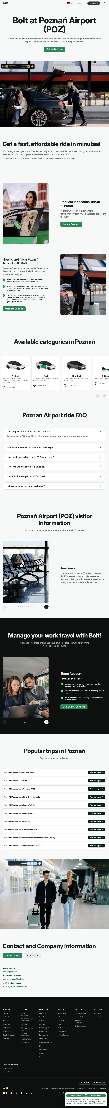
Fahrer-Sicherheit (81, 1017)
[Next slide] (104, 396)
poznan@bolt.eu (10, 972)
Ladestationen (8, 1072)
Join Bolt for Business (74, 706)
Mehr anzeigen (95, 772)
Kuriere (60, 1024)
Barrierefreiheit (44, 1035)
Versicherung (93, 1088)
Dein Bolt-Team (26, 1039)
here (73, 158)
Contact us (32, 955)
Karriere (42, 1024)
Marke (41, 1053)
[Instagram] (21, 1093)
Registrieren (93, 3)
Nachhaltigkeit (44, 1028)
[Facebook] (11, 1093)
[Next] (46, 607)
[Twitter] (16, 1093)
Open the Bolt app (14, 308)
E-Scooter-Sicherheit (79, 1021)
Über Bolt (42, 1013)
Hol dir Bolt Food (99, 1083)
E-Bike (5, 1020)
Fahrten (5, 1013)
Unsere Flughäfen (100, 1017)
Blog (40, 1046)
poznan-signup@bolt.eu (13, 979)
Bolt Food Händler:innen (25, 1034)
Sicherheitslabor (80, 1026)
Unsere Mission (8, 1068)
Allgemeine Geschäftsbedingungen (63, 1088)
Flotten (60, 1028)
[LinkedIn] (26, 1093)
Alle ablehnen (96, 1095)
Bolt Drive (6, 1024)
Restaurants (62, 1031)
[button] (100, 431)
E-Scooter (6, 1017)
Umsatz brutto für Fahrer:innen (27, 1020)
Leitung (41, 1020)
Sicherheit (62, 1093)
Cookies (103, 1088)
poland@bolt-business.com (15, 986)
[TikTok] (31, 1093)
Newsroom (43, 1049)
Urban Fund (43, 1039)
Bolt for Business (9, 1035)
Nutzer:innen (62, 1013)
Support (80, 3)
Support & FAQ (12, 955)
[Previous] (5, 607)
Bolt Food (6, 1028)
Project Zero (43, 1031)
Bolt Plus (6, 1039)
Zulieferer (45, 1088)
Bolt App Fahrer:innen (25, 1014)
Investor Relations (45, 1042)
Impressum (43, 1057)
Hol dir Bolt (84, 1083)
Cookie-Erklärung (78, 1103)
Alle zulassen (76, 1095)
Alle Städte (97, 1013)
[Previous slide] (97, 396)
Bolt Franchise (25, 1043)
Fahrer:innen (62, 1017)
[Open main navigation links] (104, 3)
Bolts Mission (43, 1017)
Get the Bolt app (54, 49)
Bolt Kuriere (25, 1024)
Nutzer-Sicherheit (81, 1013)
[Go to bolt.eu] (5, 3)
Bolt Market (7, 1031)
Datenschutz (81, 1088)
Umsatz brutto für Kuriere (27, 1029)
